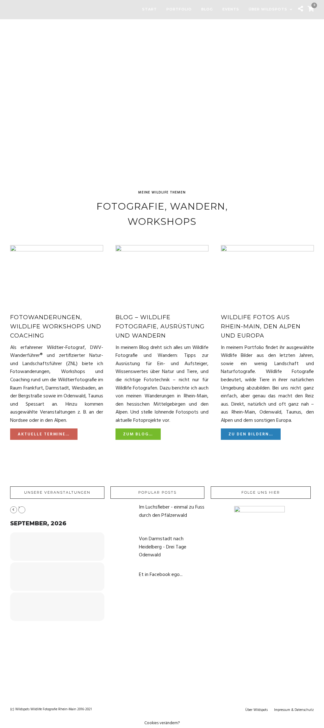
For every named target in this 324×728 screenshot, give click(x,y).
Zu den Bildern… (250, 434)
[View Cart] (311, 9)
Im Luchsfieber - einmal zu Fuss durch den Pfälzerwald (171, 511)
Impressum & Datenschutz (294, 710)
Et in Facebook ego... (161, 575)
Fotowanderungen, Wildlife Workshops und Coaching (55, 326)
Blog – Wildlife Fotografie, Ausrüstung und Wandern (160, 326)
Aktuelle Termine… (44, 434)
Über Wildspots (256, 710)
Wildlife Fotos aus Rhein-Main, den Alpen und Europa (261, 326)
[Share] (300, 9)
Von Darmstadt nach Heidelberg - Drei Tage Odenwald (162, 547)
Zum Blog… (138, 434)
